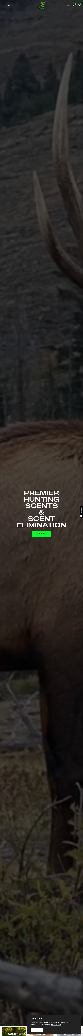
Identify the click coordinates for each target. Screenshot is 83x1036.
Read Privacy (56, 1024)
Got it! (37, 1030)
